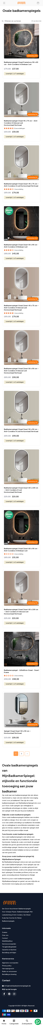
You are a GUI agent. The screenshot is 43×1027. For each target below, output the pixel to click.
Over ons (5, 935)
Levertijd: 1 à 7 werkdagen (15, 74)
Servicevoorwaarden (9, 944)
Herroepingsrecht (8, 968)
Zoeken (4, 932)
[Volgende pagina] (27, 753)
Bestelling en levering (9, 974)
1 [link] (15, 754)
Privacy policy (6, 966)
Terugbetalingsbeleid (9, 947)
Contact (5, 938)
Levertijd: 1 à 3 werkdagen (15, 258)
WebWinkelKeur (7, 941)
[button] (4, 3)
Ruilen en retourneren (9, 971)
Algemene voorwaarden (10, 963)
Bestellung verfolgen (9, 952)
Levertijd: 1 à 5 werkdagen (15, 137)
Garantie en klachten (9, 950)
